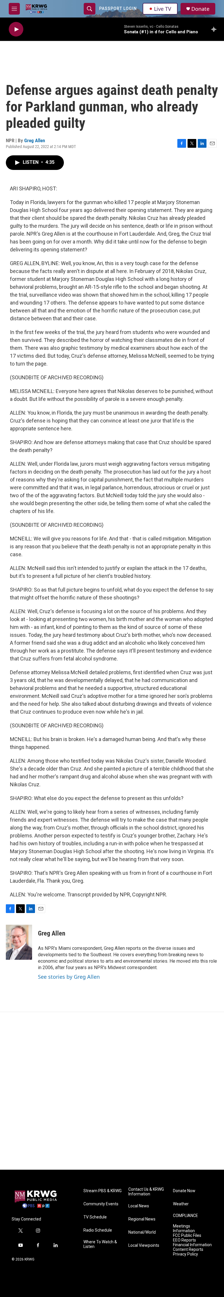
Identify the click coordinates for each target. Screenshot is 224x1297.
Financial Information (192, 1245)
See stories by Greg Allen (69, 976)
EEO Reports (184, 1240)
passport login (118, 8)
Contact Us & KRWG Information (146, 1191)
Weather (181, 1204)
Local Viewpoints (143, 1245)
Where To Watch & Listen (100, 1244)
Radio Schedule (97, 1230)
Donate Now (184, 1191)
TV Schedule (95, 1217)
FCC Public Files (187, 1235)
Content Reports (188, 1249)
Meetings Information (184, 1228)
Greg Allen (34, 140)
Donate (200, 9)
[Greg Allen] (19, 942)
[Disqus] (112, 1091)
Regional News (141, 1219)
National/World (142, 1232)
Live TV (162, 8)
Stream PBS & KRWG (102, 1191)
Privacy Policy (185, 1254)
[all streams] (215, 29)
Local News (138, 1206)
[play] (16, 29)
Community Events (100, 1204)
